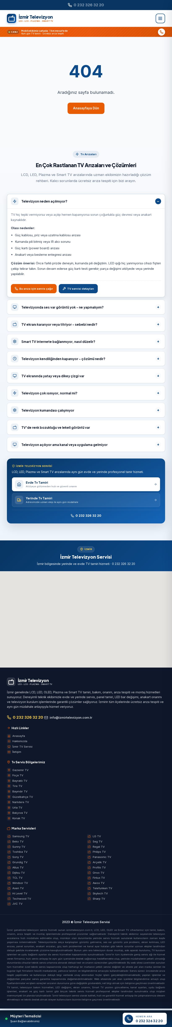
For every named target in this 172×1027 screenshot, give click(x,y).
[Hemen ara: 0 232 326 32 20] (161, 32)
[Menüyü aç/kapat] (160, 18)
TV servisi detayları (80, 288)
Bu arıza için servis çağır (36, 288)
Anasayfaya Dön (86, 108)
